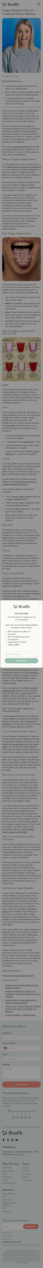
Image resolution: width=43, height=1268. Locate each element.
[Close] (40, 603)
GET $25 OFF (21, 661)
